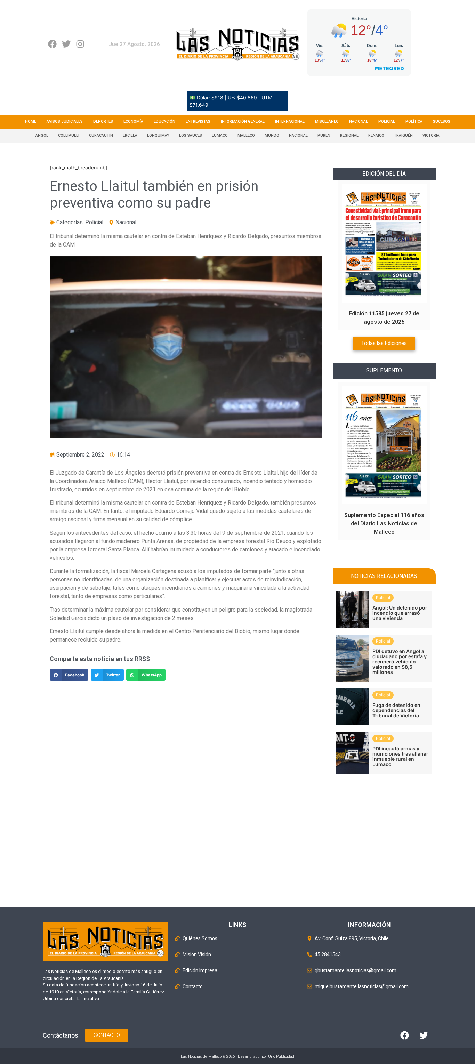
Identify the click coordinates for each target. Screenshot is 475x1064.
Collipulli (68, 135)
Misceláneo (327, 121)
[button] (69, 675)
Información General (243, 121)
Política (413, 121)
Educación (164, 121)
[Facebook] (52, 44)
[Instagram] (80, 44)
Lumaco (220, 135)
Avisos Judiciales (65, 121)
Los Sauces (190, 135)
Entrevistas (198, 121)
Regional (349, 135)
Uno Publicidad (281, 1056)
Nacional (358, 121)
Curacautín (101, 135)
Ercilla (130, 135)
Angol (41, 135)
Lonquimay (158, 135)
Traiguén (403, 135)
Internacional (290, 121)
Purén (323, 135)
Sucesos (441, 121)
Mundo (272, 135)
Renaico (376, 135)
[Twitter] (66, 44)
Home (30, 121)
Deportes (103, 121)
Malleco (246, 135)
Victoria (431, 135)
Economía (133, 121)
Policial (386, 121)
